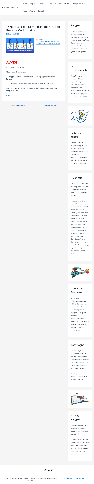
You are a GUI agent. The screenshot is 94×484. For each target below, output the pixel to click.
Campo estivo (78, 4)
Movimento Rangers (10, 7)
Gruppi (51, 4)
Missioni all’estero (29, 11)
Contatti (41, 11)
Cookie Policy (79, 478)
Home (25, 4)
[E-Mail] (52, 470)
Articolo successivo (50, 105)
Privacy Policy (68, 478)
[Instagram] (45, 470)
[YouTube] (49, 470)
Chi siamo (41, 4)
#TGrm (8, 95)
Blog (31, 4)
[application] (34, 3)
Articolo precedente (17, 105)
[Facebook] (42, 470)
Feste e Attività (64, 4)
